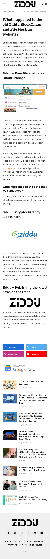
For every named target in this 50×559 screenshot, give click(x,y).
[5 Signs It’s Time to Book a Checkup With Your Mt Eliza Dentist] (10, 485)
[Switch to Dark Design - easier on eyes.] (42, 4)
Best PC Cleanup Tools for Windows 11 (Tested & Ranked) (33, 498)
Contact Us (10, 541)
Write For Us (25, 541)
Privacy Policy (15, 545)
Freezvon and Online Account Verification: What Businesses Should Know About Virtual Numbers (33, 399)
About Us (38, 541)
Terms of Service (33, 545)
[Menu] (4, 4)
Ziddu (5, 12)
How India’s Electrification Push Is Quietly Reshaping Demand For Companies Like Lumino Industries (32, 417)
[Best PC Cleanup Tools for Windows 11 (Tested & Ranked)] (10, 500)
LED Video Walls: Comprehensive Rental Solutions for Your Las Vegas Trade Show (32, 435)
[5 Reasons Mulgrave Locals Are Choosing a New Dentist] (10, 471)
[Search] (46, 4)
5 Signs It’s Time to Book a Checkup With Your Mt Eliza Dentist (32, 484)
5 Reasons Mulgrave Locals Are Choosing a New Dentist (32, 468)
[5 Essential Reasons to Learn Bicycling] (10, 385)
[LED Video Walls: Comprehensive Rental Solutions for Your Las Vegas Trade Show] (10, 435)
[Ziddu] (25, 4)
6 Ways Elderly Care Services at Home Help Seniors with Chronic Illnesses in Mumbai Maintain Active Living (32, 453)
